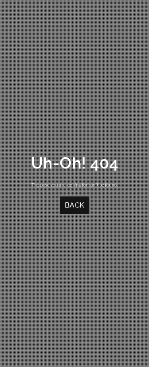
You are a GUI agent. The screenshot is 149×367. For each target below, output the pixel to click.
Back (75, 205)
